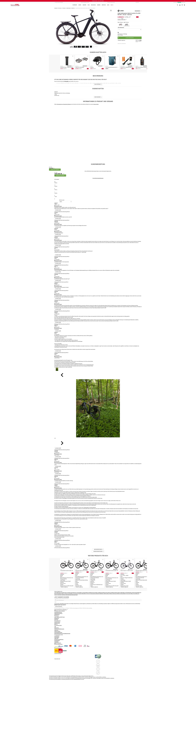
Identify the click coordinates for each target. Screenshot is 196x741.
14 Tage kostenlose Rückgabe (59, 2)
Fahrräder (64, 8)
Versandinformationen (58, 612)
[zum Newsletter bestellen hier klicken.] (55, 602)
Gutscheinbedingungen (58, 632)
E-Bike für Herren (126, 593)
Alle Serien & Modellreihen (58, 639)
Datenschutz (56, 627)
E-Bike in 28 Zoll (125, 592)
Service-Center (96, 104)
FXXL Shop (59, 8)
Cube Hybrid (61, 594)
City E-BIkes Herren (132, 593)
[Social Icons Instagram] (98, 669)
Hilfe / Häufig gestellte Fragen (59, 617)
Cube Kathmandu (66, 594)
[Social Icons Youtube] (98, 665)
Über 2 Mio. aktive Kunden (111, 2)
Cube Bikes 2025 (108, 593)
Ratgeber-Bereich (57, 621)
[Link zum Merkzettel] (182, 5)
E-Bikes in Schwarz (82, 592)
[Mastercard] (70, 646)
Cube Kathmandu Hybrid (73, 594)
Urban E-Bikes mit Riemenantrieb (64, 593)
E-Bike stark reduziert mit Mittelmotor (109, 592)
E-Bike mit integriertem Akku (75, 593)
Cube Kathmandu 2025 (115, 593)
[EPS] (88, 646)
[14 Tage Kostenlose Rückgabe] (139, 41)
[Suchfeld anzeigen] (177, 5)
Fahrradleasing (56, 614)
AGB (55, 626)
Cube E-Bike (56, 592)
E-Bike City (73, 8)
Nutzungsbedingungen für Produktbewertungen (62, 633)
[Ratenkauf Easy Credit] (80, 646)
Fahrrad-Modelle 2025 (97, 593)
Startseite (55, 8)
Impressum (56, 630)
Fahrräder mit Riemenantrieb (133, 592)
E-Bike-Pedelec (68, 8)
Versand (122, 18)
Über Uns (56, 624)
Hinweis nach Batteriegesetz (59, 628)
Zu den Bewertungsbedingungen (98, 178)
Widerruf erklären (57, 631)
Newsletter (56, 619)
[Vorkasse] (84, 646)
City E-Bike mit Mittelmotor (98, 592)
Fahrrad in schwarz (76, 592)
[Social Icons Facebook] (98, 661)
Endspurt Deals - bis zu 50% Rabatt (98, 0)
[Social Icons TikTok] (98, 673)
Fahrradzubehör (57, 640)
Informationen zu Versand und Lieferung (64, 104)
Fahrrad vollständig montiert (85, 2)
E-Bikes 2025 (103, 593)
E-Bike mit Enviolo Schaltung (89, 593)
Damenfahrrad (56, 636)
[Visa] (65, 646)
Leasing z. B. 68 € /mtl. (122, 19)
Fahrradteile (56, 641)
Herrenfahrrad (121, 593)
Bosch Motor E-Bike (119, 592)
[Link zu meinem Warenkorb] (184, 5)
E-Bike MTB (56, 638)
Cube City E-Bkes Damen (69, 592)
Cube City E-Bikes (61, 592)
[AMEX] (75, 646)
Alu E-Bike (82, 593)
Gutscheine (137, 2)
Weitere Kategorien (57, 642)
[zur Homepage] (15, 5)
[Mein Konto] (180, 5)
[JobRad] (56, 646)
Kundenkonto (56, 618)
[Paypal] (61, 646)
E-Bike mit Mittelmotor (90, 592)
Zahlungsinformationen (58, 613)
